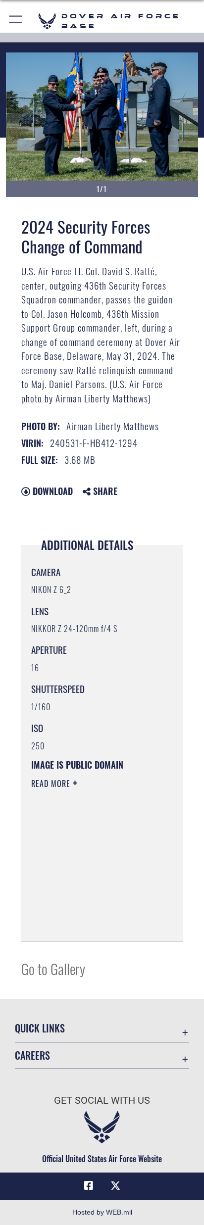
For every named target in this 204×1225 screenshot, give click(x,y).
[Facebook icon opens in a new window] (88, 1185)
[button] (16, 21)
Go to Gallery (53, 968)
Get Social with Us (102, 1100)
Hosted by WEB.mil (102, 1212)
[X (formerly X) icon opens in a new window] (115, 1185)
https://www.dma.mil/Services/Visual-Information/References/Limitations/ (91, 922)
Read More (52, 783)
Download (51, 491)
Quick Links (40, 1028)
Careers (32, 1055)
